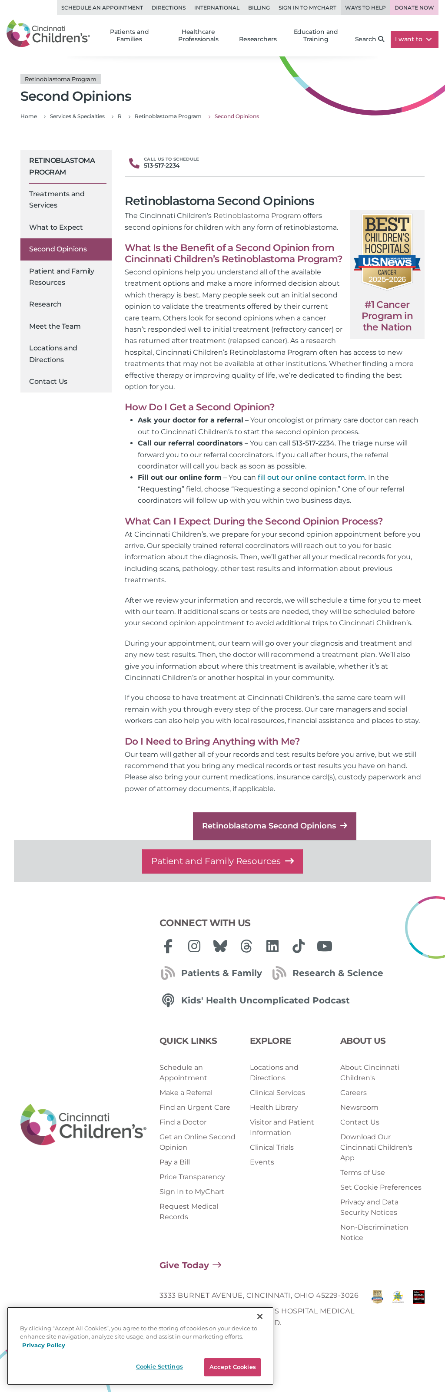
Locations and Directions (53, 353)
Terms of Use (362, 1172)
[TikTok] (298, 946)
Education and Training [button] (316, 35)
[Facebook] (168, 946)
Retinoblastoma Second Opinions (269, 826)
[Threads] (246, 946)
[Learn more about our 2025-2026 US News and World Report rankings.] (377, 1311)
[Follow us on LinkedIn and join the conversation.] (272, 946)
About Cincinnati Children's (369, 1072)
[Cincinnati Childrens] (83, 1125)
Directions (169, 7)
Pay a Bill (174, 1162)
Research (45, 304)
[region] (140, 1346)
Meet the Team (55, 326)
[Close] (259, 1316)
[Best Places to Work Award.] (398, 1311)
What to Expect (56, 227)
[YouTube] (324, 946)
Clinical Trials (272, 1147)
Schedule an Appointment (102, 7)
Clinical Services (277, 1093)
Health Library (274, 1107)
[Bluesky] (220, 946)
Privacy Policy (43, 1345)
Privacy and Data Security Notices (369, 1207)
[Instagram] (194, 946)
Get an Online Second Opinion (197, 1142)
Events (262, 1162)
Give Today (184, 1265)
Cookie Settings (159, 1366)
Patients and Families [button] (129, 35)
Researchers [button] (258, 39)
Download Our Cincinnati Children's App (376, 1147)
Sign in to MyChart (307, 7)
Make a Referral (186, 1093)
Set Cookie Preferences (381, 1187)
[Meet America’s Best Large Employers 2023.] (419, 1311)
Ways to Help (365, 7)
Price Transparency (192, 1177)
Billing (259, 7)
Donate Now (414, 7)
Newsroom (359, 1107)
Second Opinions (58, 249)
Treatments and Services (57, 199)
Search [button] (365, 39)
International (216, 7)
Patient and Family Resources (61, 277)
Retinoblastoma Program (62, 166)
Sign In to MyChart (192, 1191)
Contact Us (48, 381)
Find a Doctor (182, 1122)
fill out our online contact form (311, 477)
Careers (353, 1093)
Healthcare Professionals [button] (198, 35)
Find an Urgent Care (194, 1107)
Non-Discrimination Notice (374, 1232)
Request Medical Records (188, 1211)
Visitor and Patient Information (282, 1127)
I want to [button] (409, 39)
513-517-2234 (313, 443)
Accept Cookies (232, 1366)
